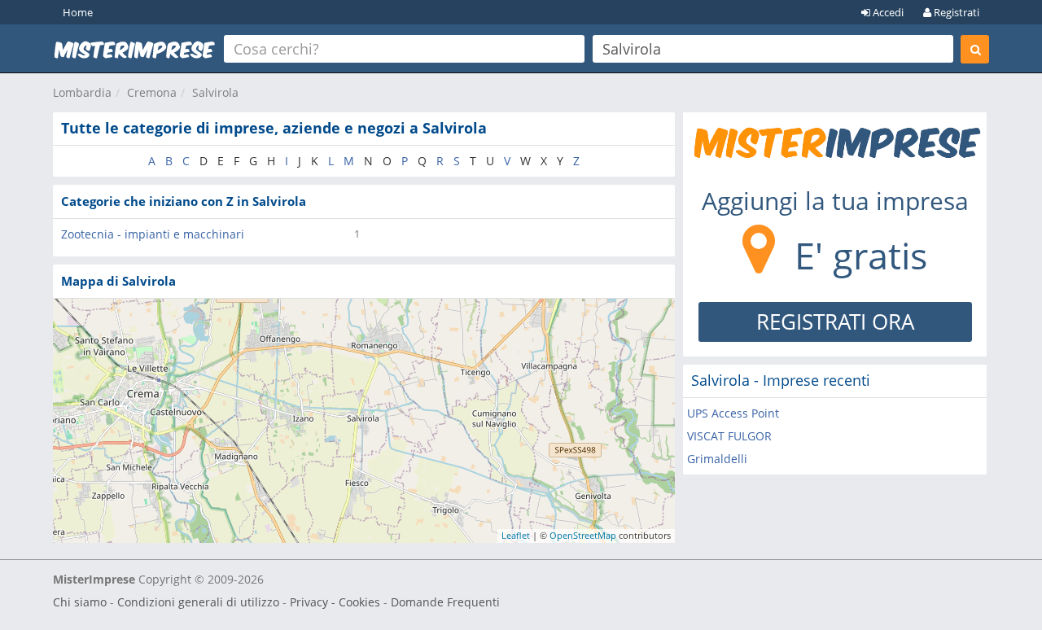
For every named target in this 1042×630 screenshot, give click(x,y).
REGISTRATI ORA (835, 321)
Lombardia (82, 92)
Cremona (152, 92)
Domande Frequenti (445, 602)
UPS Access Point (733, 413)
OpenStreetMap (582, 535)
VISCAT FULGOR (729, 436)
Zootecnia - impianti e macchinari (152, 234)
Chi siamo (80, 602)
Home (78, 12)
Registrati (955, 12)
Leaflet (515, 535)
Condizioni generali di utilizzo (198, 602)
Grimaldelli (717, 458)
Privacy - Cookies (335, 602)
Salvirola (215, 92)
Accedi (887, 12)
